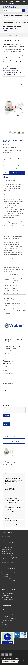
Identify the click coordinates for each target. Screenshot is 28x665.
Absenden (6, 415)
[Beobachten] (6, 177)
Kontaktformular (10, 70)
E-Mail (5, 30)
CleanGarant (4, 612)
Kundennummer (8, 383)
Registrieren (19, 1)
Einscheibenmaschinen (7, 593)
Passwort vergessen (14, 56)
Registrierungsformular (12, 66)
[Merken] (4, 177)
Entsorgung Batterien (7, 616)
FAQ (2, 622)
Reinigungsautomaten (7, 599)
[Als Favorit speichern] (9, 177)
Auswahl (6, 370)
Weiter (19, 84)
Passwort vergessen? (11, 2)
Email (5, 390)
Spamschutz (6, 405)
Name (5, 377)
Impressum (4, 624)
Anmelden (4, 1)
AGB (2, 609)
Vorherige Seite (7, 132)
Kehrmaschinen (5, 595)
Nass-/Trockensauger (6, 597)
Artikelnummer (7, 363)
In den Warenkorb (17, 173)
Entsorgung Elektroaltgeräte (9, 618)
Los (23, 11)
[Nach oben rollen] (24, 661)
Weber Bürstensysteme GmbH (9, 629)
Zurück (6, 424)
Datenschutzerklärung (7, 614)
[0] (24, 1)
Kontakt (6, 353)
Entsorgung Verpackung (7, 620)
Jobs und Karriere (5, 627)
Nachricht (6, 397)
